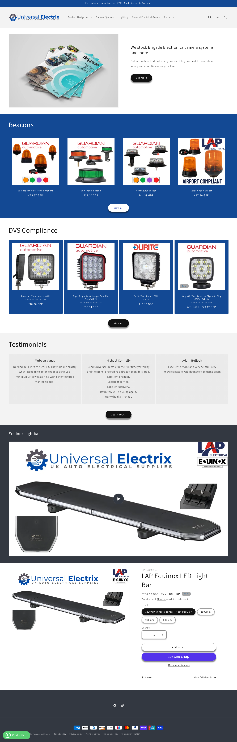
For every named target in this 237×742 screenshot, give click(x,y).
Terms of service (93, 734)
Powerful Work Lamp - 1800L (35, 296)
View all (119, 207)
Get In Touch (118, 414)
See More (141, 77)
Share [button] (148, 677)
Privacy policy (75, 734)
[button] (80, 17)
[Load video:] (118, 499)
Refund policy (60, 734)
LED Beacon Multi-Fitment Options (35, 190)
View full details (203, 677)
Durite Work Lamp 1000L (146, 296)
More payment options (179, 665)
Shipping (161, 599)
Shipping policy (111, 734)
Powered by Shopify (41, 734)
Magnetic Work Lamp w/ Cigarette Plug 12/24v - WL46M (201, 298)
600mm (167, 619)
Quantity (146, 627)
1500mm (206, 611)
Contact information (130, 734)
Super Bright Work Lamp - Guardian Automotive (91, 298)
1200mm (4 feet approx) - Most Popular (168, 611)
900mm (149, 619)
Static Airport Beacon (201, 190)
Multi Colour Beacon (146, 190)
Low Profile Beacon (91, 190)
